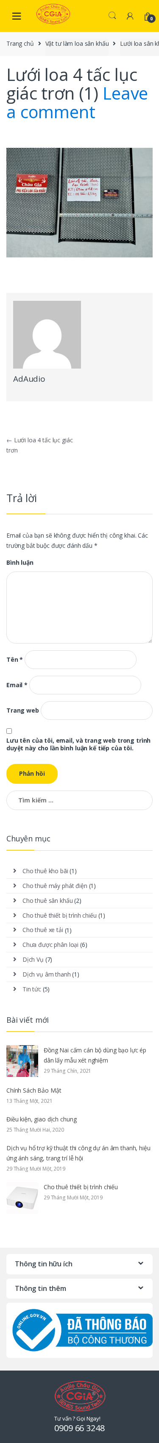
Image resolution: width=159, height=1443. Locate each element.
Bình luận (19, 562)
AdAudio (29, 378)
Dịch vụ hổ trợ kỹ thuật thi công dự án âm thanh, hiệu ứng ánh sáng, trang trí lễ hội (78, 1153)
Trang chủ (20, 43)
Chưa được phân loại (50, 945)
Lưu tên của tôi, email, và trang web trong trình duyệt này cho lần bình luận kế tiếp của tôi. (78, 744)
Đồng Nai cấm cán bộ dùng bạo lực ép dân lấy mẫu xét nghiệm (95, 1055)
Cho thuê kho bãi (45, 871)
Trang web (22, 710)
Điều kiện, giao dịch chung (41, 1119)
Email (17, 685)
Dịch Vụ (33, 959)
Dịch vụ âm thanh (46, 974)
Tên (14, 659)
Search (112, 15)
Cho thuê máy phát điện (54, 886)
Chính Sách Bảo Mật (33, 1090)
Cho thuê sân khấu (47, 900)
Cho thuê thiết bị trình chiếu (59, 915)
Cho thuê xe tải (42, 930)
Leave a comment (77, 102)
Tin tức (31, 989)
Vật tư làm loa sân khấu (77, 43)
